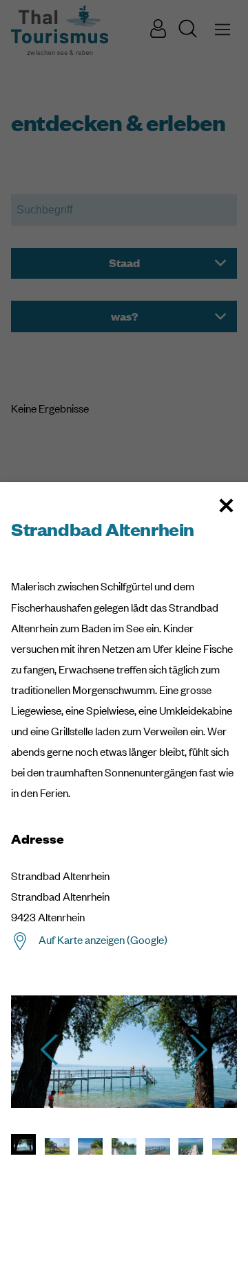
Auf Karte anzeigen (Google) (103, 940)
